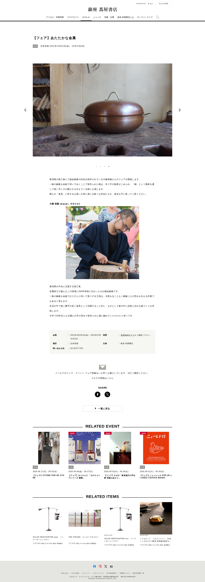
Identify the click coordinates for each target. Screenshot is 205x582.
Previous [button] (24, 110)
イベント (86, 17)
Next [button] (181, 110)
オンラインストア (145, 17)
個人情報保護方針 (112, 573)
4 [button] (108, 166)
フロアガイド (73, 17)
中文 (151, 3)
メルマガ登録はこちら (102, 378)
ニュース (97, 17)
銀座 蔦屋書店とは (126, 17)
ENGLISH (142, 3)
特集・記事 (109, 17)
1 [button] (96, 166)
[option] (102, 110)
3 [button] (104, 166)
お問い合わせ (64, 573)
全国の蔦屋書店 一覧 (138, 573)
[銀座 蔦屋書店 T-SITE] (102, 9)
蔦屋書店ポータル (125, 573)
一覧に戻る (104, 408)
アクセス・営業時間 (55, 17)
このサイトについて (98, 573)
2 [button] (100, 166)
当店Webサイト (127, 335)
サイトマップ (85, 573)
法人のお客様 (163, 3)
